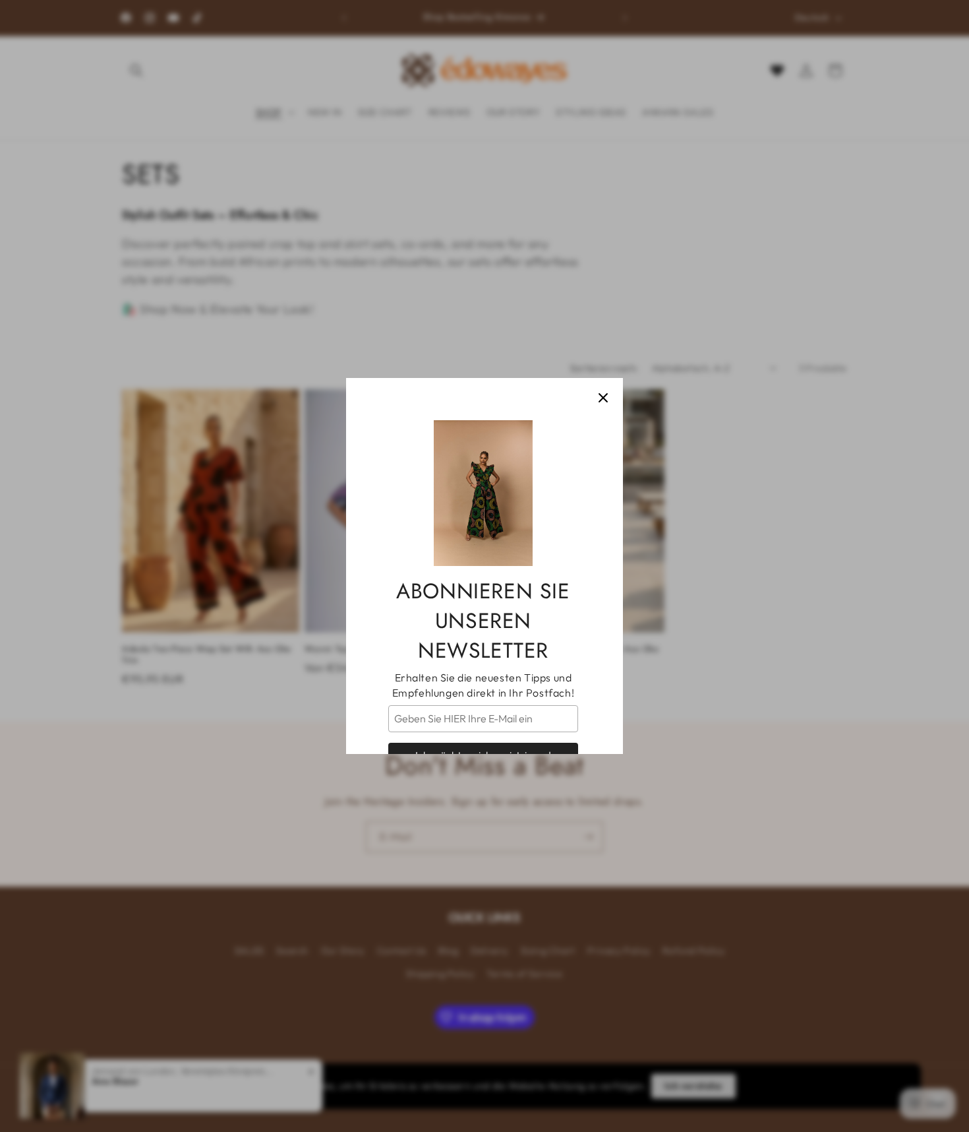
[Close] (603, 398)
